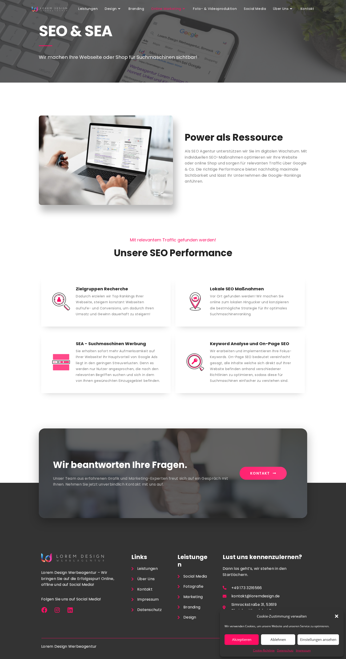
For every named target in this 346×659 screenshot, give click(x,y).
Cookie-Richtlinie (264, 650)
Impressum (303, 650)
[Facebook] (44, 610)
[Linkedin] (70, 610)
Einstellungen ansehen (318, 639)
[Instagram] (57, 610)
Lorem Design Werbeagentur (69, 646)
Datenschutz (285, 650)
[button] (336, 616)
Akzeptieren (241, 639)
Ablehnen (278, 639)
